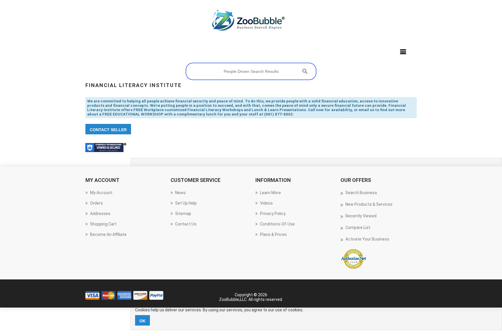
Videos (266, 203)
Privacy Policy (273, 213)
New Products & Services (368, 204)
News (180, 192)
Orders (96, 203)
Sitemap (183, 213)
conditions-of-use (277, 224)
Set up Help (186, 203)
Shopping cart (103, 224)
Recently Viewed (360, 216)
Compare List (357, 227)
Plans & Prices (273, 234)
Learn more (270, 192)
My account (101, 192)
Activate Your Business (367, 239)
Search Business (361, 192)
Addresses (100, 213)
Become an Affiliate (108, 234)
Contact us (185, 224)
